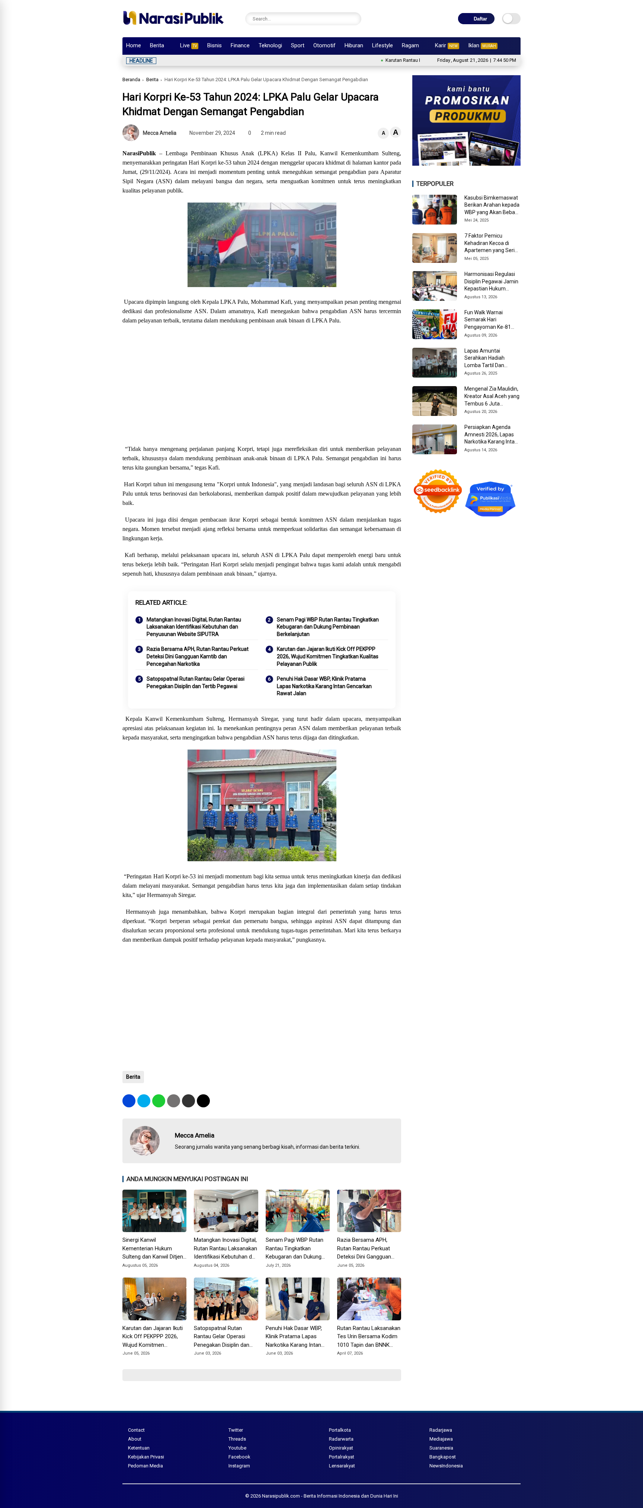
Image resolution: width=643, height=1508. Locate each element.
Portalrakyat (341, 1457)
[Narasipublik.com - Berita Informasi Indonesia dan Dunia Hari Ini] (173, 27)
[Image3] (466, 163)
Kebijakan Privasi (146, 1457)
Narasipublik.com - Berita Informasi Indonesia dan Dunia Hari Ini (330, 1496)
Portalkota (340, 1430)
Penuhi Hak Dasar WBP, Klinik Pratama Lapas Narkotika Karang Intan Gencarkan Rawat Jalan (324, 686)
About (134, 1439)
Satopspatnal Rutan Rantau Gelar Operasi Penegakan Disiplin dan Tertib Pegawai (195, 682)
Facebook (239, 1457)
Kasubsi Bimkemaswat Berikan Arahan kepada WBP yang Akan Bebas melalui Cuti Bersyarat (491, 205)
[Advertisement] (261, 385)
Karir (446, 45)
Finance (240, 45)
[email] (188, 1100)
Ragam (410, 45)
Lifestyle (382, 45)
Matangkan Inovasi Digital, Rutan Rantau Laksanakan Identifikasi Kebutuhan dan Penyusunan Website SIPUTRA (194, 627)
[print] (173, 1100)
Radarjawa (440, 1430)
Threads (237, 1439)
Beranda (131, 79)
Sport (297, 45)
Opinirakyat (341, 1448)
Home (133, 45)
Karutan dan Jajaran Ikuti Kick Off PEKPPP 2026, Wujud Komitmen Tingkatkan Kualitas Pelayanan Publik (327, 656)
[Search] (354, 18)
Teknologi (270, 45)
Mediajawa (441, 1439)
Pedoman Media (145, 1466)
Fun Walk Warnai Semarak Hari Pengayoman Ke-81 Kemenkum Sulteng (487, 320)
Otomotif (324, 45)
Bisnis (214, 45)
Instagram (239, 1466)
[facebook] (128, 1100)
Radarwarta (341, 1439)
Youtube (237, 1448)
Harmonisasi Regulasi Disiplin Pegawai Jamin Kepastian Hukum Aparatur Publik (491, 282)
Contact (136, 1430)
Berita (157, 45)
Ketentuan (139, 1448)
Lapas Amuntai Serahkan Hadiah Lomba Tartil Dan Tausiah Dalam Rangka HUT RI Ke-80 (491, 358)
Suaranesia (441, 1448)
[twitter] (143, 1100)
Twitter (235, 1430)
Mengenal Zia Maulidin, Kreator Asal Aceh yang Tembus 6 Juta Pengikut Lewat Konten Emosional (491, 396)
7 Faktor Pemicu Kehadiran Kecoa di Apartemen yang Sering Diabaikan (492, 243)
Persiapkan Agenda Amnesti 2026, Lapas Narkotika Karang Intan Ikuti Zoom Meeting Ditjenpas (491, 435)
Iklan (482, 45)
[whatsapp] (158, 1100)
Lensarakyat (342, 1466)
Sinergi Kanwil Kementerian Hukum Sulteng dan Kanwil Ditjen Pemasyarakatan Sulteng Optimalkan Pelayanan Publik (152, 1249)
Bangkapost (442, 1457)
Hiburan (354, 45)
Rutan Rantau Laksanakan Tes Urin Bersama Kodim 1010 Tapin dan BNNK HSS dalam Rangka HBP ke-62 (368, 1337)
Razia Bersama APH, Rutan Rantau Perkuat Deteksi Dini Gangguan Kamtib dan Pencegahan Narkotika (198, 656)
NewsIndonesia (446, 1466)
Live (188, 45)
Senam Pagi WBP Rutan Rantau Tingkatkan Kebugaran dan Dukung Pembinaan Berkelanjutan (328, 627)
